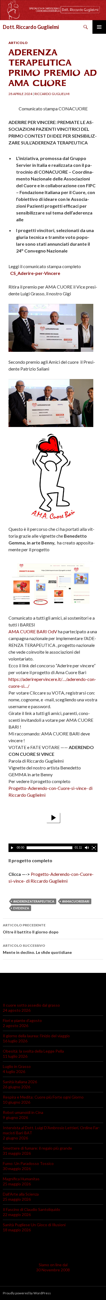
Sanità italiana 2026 (20, 1081)
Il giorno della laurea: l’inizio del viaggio (36, 1035)
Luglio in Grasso (17, 1066)
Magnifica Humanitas (21, 1178)
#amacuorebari (75, 901)
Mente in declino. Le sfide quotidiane (37, 949)
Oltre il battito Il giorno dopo (31, 928)
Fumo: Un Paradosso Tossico (28, 1163)
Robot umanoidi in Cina (23, 1112)
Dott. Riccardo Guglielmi (31, 27)
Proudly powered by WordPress (27, 1293)
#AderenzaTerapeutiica (33, 901)
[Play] (12, 847)
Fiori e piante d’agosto (22, 1020)
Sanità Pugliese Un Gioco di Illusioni (34, 1224)
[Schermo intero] (94, 847)
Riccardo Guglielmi (52, 94)
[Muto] (86, 847)
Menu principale (99, 27)
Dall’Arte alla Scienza (21, 1194)
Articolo (18, 43)
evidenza (21, 908)
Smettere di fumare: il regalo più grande (37, 1148)
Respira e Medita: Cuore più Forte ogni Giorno (43, 1097)
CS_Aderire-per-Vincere (35, 273)
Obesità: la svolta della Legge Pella (33, 1051)
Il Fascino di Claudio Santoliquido (31, 1209)
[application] (53, 827)
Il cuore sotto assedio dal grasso (31, 1005)
